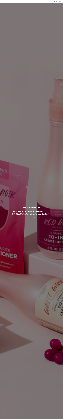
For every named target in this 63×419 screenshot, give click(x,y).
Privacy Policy (59, 1)
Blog (56, 1)
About (51, 1)
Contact (54, 1)
